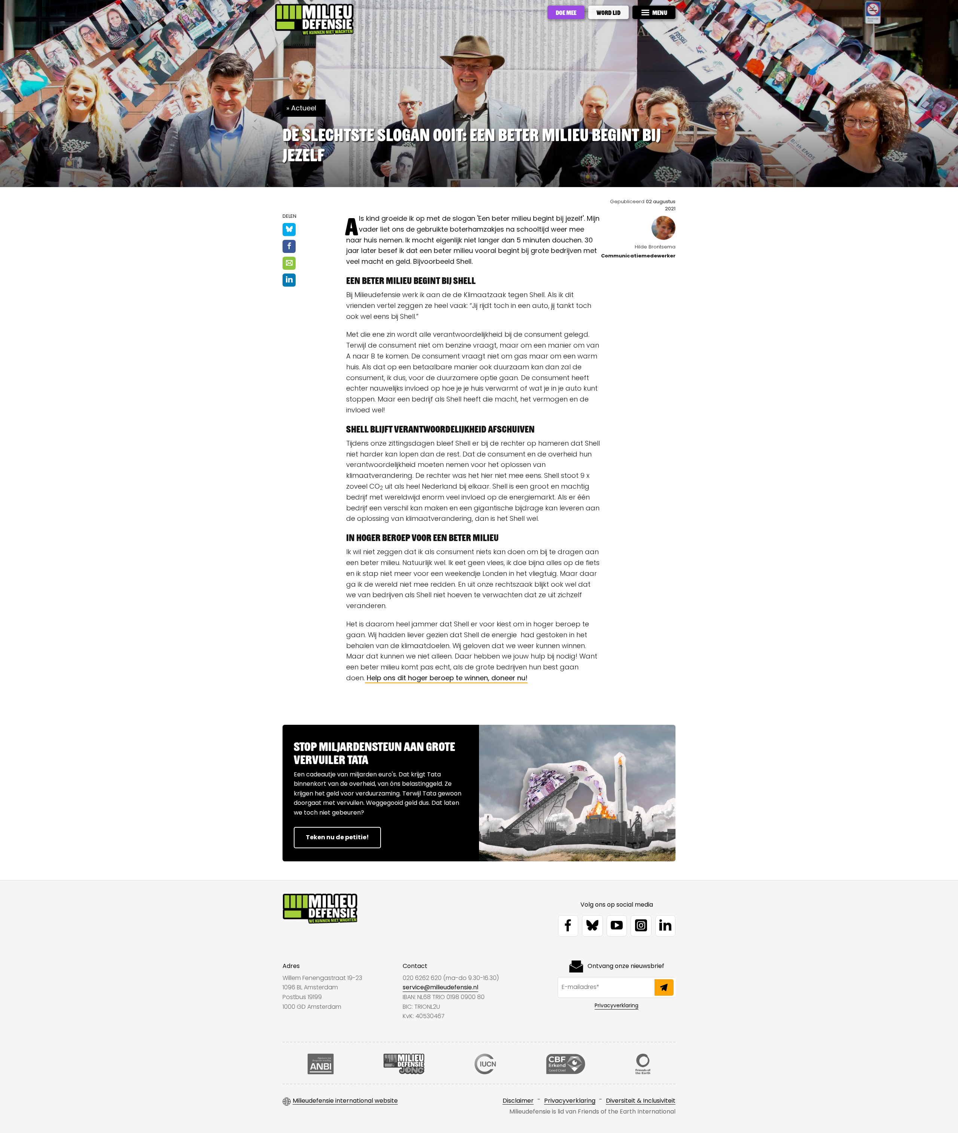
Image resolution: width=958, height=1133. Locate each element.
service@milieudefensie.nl (440, 987)
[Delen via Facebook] (289, 246)
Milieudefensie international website (345, 1101)
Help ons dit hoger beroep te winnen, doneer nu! (446, 677)
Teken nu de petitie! (337, 837)
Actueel (303, 108)
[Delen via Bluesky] (289, 229)
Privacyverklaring (616, 1005)
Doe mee (566, 12)
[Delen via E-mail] (289, 263)
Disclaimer (518, 1101)
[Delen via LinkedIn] (289, 280)
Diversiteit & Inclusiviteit (640, 1101)
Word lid (608, 12)
